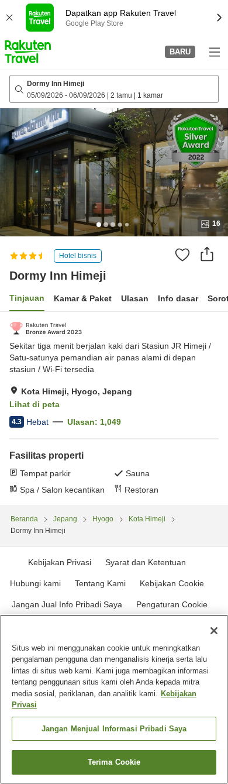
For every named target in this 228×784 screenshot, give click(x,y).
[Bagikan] (207, 254)
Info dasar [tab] (178, 298)
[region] (114, 699)
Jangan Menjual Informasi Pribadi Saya (114, 728)
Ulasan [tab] (134, 298)
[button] (28, 51)
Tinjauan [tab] (26, 297)
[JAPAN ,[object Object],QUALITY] (45, 328)
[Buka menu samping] (214, 51)
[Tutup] (214, 631)
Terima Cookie (114, 762)
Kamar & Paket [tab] (83, 298)
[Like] (182, 254)
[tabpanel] (114, 408)
